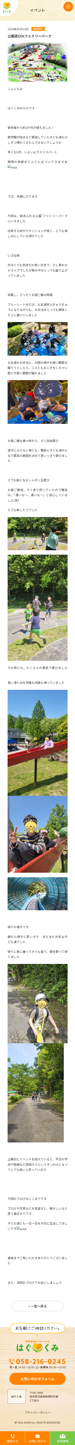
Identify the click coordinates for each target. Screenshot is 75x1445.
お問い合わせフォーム (37, 1378)
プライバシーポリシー (38, 1412)
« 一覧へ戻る (37, 1306)
